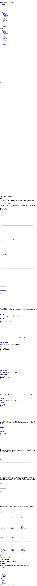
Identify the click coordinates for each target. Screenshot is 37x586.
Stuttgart (10, 2)
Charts (5, 21)
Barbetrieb (2, 537)
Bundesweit (13, 2)
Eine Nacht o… (3, 549)
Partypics (5, 20)
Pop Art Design (4, 342)
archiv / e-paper (2, 567)
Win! (5, 25)
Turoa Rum (3, 483)
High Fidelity (3, 370)
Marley (2, 455)
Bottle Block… (23, 537)
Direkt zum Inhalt (3, 0)
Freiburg (1, 2)
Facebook (3, 580)
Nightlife (3, 17)
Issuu (3, 582)
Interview (5, 14)
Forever (2, 427)
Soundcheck (6, 15)
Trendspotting (6, 26)
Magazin (3, 12)
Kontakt (3, 4)
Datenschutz (4, 576)
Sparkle (2, 314)
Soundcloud (4, 583)
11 (5, 557)
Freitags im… (13, 537)
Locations (5, 19)
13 (7, 557)
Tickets (5, 22)
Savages (2, 398)
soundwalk (3, 286)
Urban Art (5, 24)
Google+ (3, 581)
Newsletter (4, 575)
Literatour (5, 16)
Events (5, 18)
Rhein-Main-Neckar (6, 2)
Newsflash (5, 13)
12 (6, 557)
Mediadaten (4, 5)
